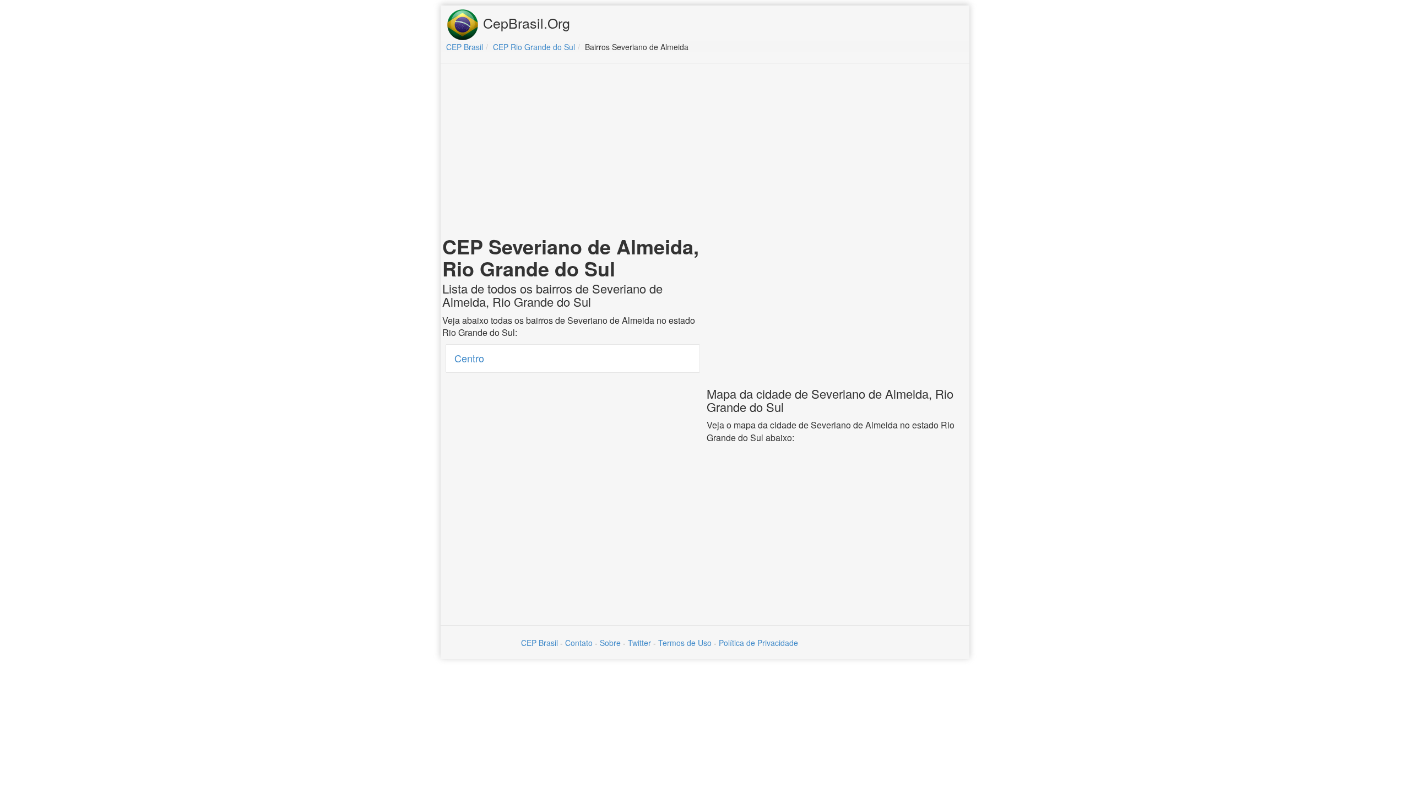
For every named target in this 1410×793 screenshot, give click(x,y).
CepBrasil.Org (524, 22)
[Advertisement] (705, 152)
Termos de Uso (685, 642)
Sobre (610, 642)
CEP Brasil (539, 642)
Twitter (639, 642)
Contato (579, 642)
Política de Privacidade (758, 642)
